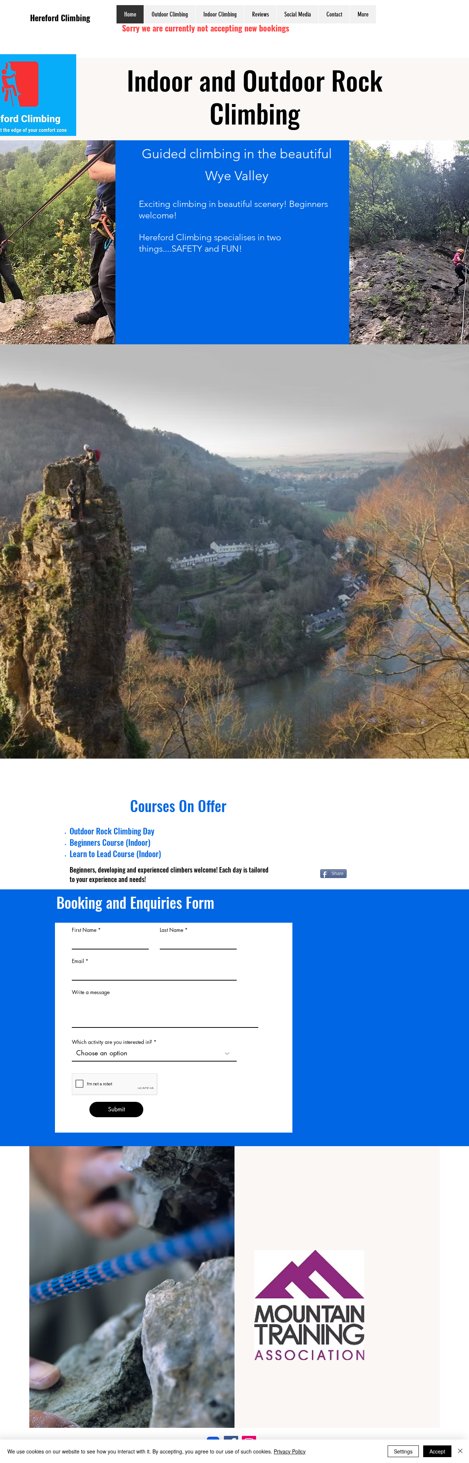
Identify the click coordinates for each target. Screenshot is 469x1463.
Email (78, 961)
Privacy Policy (290, 1451)
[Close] (460, 1451)
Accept (437, 1451)
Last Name (171, 930)
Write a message (91, 992)
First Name (84, 930)
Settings (403, 1451)
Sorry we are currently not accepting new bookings (205, 28)
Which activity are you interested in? (112, 1042)
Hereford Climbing (60, 17)
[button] (169, 14)
